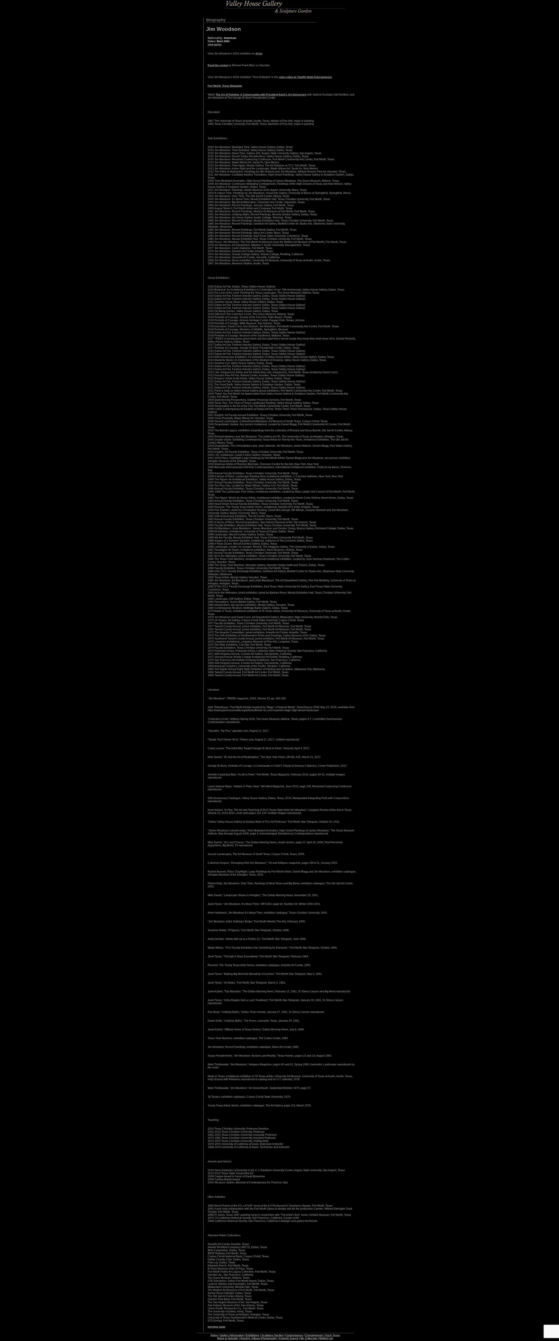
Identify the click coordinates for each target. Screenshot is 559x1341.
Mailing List (326, 1338)
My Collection (308, 1338)
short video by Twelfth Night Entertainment (305, 77)
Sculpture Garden (272, 1335)
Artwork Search (288, 1338)
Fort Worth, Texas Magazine (225, 85)
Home (214, 1335)
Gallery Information (232, 1335)
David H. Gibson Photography (258, 1338)
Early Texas (332, 1335)
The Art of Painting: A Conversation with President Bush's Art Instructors (261, 94)
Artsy (258, 53)
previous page (216, 1326)
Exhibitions (252, 1335)
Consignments (314, 1335)
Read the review (218, 65)
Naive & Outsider (227, 1338)
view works (215, 44)
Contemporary (294, 1335)
